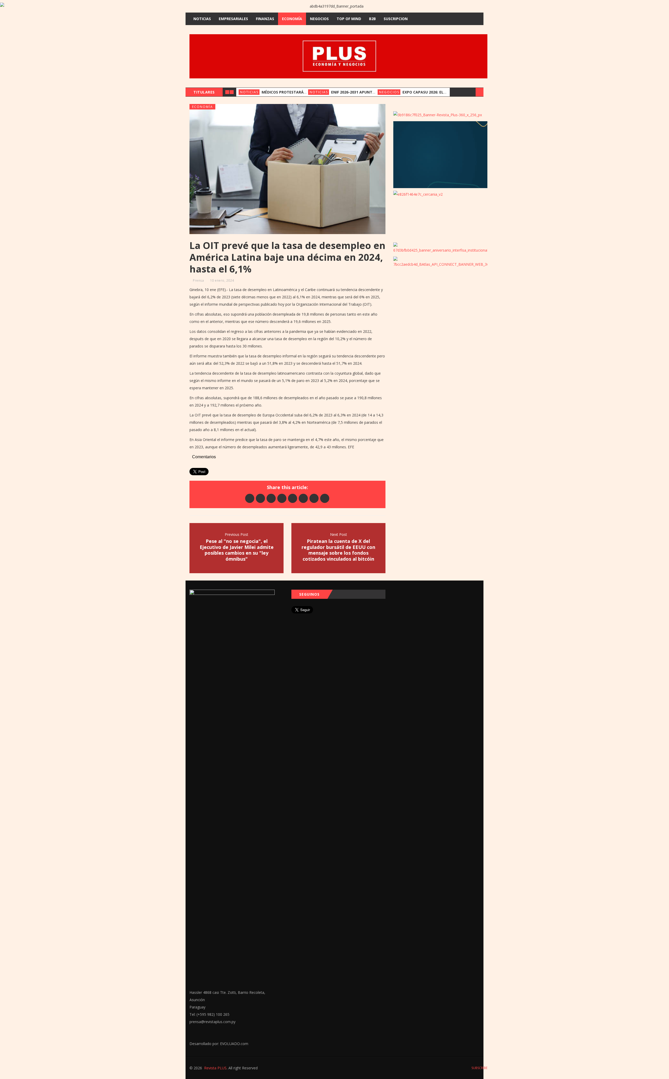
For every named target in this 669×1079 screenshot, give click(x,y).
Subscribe (479, 1068)
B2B (372, 18)
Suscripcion (396, 18)
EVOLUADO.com (234, 1043)
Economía (292, 18)
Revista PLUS (215, 1067)
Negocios (319, 18)
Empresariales (233, 18)
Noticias (202, 18)
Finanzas (265, 18)
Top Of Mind (349, 18)
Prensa (198, 280)
